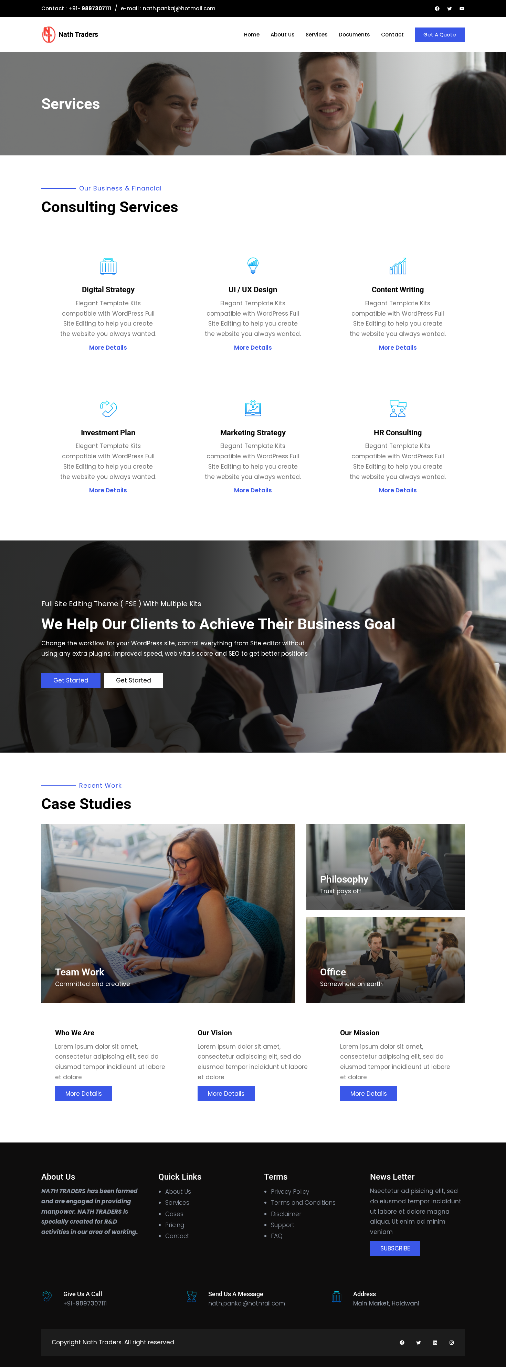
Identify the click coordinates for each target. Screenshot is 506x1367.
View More (437, 797)
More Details (108, 347)
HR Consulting (398, 432)
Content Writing (398, 289)
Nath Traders (78, 34)
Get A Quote (439, 34)
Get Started (70, 680)
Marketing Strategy (253, 432)
